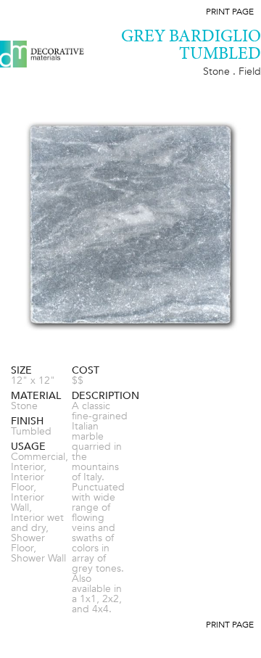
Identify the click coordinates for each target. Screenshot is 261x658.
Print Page (230, 11)
